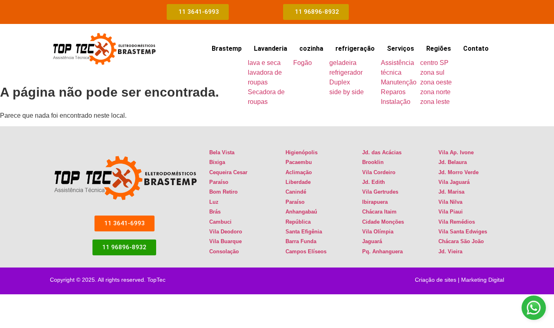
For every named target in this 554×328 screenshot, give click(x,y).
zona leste (435, 101)
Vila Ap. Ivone (456, 152)
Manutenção (399, 82)
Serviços (400, 48)
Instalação (395, 101)
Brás (215, 212)
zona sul (432, 72)
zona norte (435, 91)
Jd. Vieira (450, 251)
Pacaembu (299, 162)
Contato (476, 48)
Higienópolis (302, 152)
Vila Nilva (450, 202)
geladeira (342, 62)
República (298, 222)
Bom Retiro (223, 192)
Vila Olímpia (377, 232)
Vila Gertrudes (380, 192)
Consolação (224, 251)
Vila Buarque (225, 241)
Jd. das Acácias (382, 152)
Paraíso (218, 182)
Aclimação (299, 172)
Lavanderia (270, 48)
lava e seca (264, 62)
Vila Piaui (450, 212)
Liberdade (298, 182)
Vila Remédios (456, 222)
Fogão (302, 62)
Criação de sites (435, 279)
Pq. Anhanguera (382, 251)
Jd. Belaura (452, 162)
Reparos (393, 91)
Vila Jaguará (454, 182)
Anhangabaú (301, 212)
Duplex (339, 82)
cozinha (311, 48)
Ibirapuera (375, 202)
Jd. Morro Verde (458, 172)
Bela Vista (221, 152)
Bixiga (217, 162)
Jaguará (372, 241)
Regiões (438, 48)
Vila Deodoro (225, 232)
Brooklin (373, 162)
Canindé (296, 192)
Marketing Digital (482, 279)
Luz (214, 202)
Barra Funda (301, 241)
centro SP (434, 62)
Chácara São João (461, 241)
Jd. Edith (373, 182)
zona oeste (436, 82)
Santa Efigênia (304, 232)
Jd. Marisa (451, 192)
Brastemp (227, 48)
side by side (346, 91)
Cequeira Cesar (228, 172)
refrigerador (346, 72)
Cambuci (220, 222)
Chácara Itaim (379, 212)
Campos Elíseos (306, 251)
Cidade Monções (383, 222)
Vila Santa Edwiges (462, 232)
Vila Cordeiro (378, 172)
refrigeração (355, 48)
